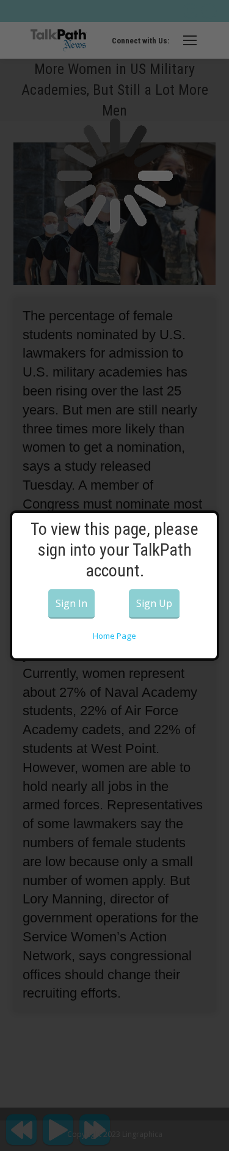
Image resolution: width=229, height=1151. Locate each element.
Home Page (114, 635)
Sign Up (154, 603)
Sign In (71, 603)
